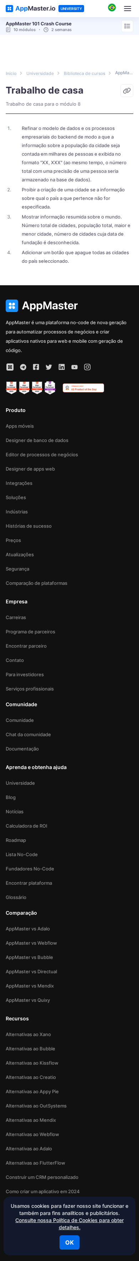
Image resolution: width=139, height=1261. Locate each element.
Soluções (16, 497)
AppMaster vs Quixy (28, 1000)
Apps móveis (20, 426)
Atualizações (20, 554)
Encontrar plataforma (29, 883)
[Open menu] (127, 26)
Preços (13, 540)
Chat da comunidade (28, 734)
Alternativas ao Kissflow (32, 1063)
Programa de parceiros (30, 631)
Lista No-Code (22, 854)
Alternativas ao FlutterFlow (35, 1163)
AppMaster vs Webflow (31, 943)
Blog (11, 797)
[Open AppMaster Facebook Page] (36, 367)
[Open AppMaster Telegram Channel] (23, 367)
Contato (15, 660)
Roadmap (16, 840)
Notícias (15, 811)
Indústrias (17, 511)
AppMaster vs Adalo (28, 928)
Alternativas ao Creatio (31, 1077)
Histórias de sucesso (29, 526)
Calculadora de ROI (26, 826)
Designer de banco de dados (37, 440)
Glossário (16, 897)
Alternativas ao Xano (28, 1034)
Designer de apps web (30, 469)
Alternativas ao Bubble (30, 1048)
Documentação (22, 749)
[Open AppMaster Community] (10, 367)
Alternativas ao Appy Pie (32, 1091)
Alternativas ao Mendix (31, 1120)
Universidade (20, 783)
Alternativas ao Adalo (29, 1148)
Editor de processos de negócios (42, 454)
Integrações (19, 483)
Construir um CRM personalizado (42, 1177)
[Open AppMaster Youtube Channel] (74, 367)
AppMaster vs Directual (31, 971)
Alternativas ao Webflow (32, 1134)
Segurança (17, 569)
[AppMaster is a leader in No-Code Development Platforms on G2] (11, 388)
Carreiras (16, 617)
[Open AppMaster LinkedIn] (61, 367)
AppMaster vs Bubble (29, 957)
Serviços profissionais (30, 689)
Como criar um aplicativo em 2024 (43, 1191)
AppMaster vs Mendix (30, 986)
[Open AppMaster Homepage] (69, 306)
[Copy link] (126, 90)
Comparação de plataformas (36, 583)
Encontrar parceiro (26, 646)
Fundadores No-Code (30, 868)
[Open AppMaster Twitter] (49, 367)
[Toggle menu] (127, 8)
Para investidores (25, 674)
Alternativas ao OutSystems (36, 1106)
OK (69, 1242)
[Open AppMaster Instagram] (87, 367)
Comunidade (20, 720)
